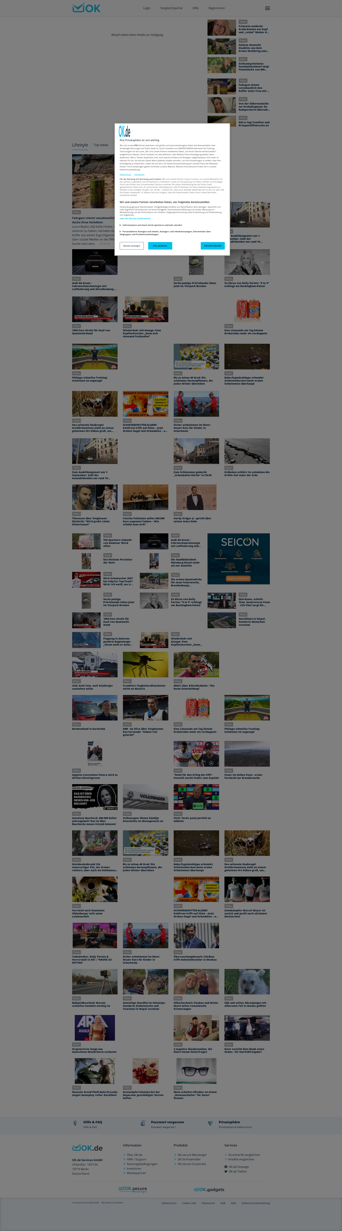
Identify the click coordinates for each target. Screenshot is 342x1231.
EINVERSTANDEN (212, 245)
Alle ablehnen (160, 245)
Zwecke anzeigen (131, 245)
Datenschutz (125, 174)
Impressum (139, 174)
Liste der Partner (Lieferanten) (135, 218)
